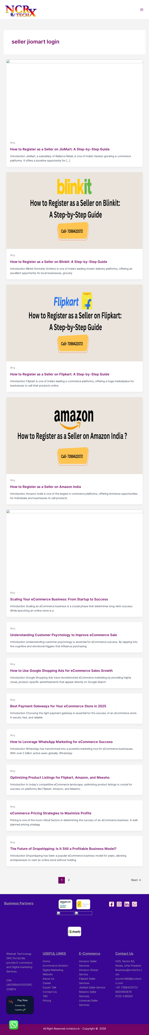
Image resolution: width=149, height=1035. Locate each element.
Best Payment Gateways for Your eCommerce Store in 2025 (58, 706)
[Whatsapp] (134, 904)
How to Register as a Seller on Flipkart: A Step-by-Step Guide (59, 374)
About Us (48, 978)
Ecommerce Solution (55, 965)
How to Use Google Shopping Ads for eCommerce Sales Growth (61, 671)
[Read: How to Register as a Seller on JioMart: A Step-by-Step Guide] (74, 97)
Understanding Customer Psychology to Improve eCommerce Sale (63, 635)
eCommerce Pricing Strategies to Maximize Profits (50, 813)
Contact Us (50, 991)
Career (47, 983)
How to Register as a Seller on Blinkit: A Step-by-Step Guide (58, 262)
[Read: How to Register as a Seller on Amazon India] (74, 435)
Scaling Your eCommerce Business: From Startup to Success (59, 599)
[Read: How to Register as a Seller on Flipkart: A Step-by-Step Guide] (74, 322)
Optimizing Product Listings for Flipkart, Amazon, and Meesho (60, 777)
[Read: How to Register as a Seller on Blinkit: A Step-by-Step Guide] (74, 210)
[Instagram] (119, 904)
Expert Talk (49, 987)
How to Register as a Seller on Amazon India (45, 487)
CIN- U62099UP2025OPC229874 (19, 985)
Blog (12, 142)
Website (48, 974)
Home (46, 961)
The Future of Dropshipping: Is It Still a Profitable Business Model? (63, 849)
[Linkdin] (127, 904)
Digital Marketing (53, 970)
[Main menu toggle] (141, 9)
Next (136, 880)
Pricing (47, 1000)
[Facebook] (111, 904)
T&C (45, 996)
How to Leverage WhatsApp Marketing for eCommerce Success (61, 742)
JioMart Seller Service (92, 987)
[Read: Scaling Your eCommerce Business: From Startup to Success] (74, 547)
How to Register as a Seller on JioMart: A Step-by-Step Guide (60, 149)
